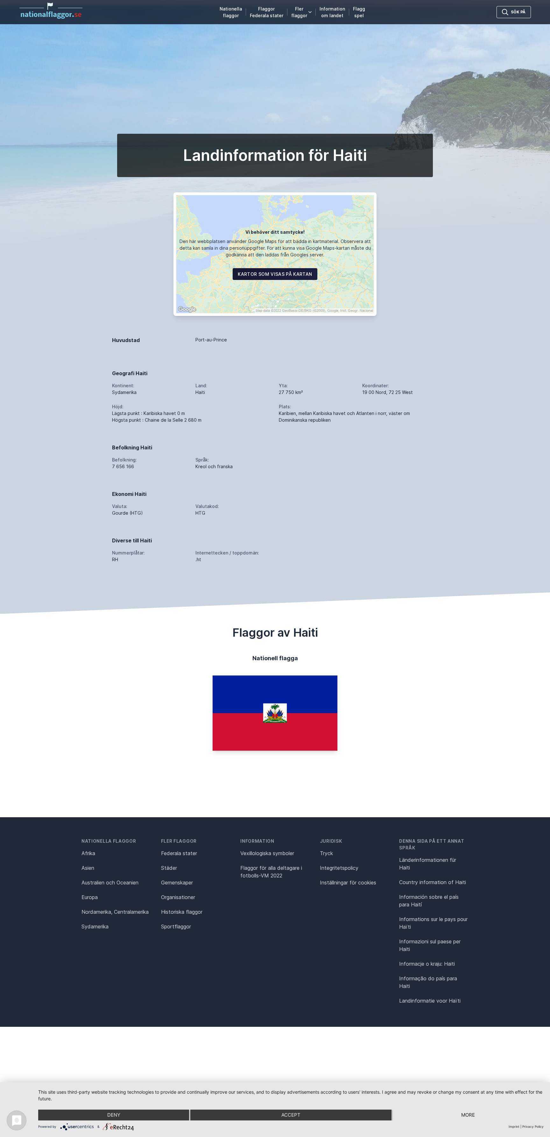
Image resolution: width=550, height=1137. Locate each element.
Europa (89, 897)
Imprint (514, 1126)
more (468, 1115)
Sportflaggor (176, 926)
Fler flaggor (299, 12)
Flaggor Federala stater (266, 12)
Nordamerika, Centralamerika (115, 912)
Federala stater (179, 853)
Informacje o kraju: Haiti (427, 964)
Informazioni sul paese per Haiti (430, 945)
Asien (87, 868)
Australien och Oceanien (109, 882)
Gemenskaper (177, 882)
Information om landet (332, 12)
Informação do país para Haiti (428, 982)
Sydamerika (95, 926)
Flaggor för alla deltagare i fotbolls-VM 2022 (271, 872)
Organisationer (178, 897)
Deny (113, 1115)
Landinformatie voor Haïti (430, 1001)
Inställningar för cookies (348, 882)
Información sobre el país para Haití (429, 901)
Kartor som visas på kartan (275, 274)
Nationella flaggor (231, 12)
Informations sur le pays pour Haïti (433, 923)
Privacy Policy (533, 1126)
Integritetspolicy (339, 868)
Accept (290, 1115)
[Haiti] (275, 713)
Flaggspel (359, 12)
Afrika (88, 853)
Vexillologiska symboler (267, 853)
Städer (169, 868)
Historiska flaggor (181, 912)
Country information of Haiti (432, 882)
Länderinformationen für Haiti (427, 864)
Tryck (326, 853)
